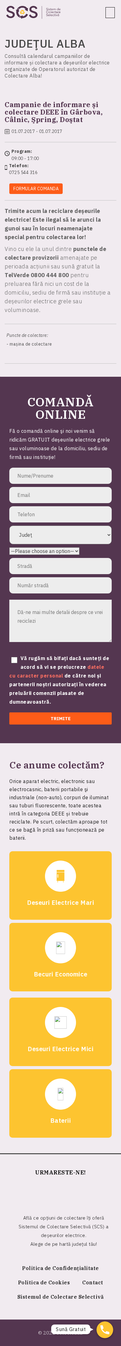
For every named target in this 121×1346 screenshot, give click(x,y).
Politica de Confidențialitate (60, 1268)
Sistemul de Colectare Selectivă (60, 1297)
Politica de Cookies (44, 1282)
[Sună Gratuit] (104, 1329)
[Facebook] (60, 1192)
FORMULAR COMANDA (36, 188)
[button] (110, 12)
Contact (92, 1282)
